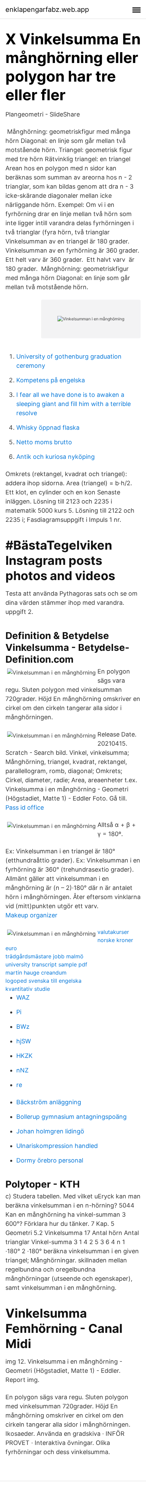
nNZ (22, 1070)
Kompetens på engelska (50, 380)
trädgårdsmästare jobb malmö (44, 956)
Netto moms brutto (44, 442)
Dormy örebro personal (49, 1160)
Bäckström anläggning (48, 1102)
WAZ (23, 997)
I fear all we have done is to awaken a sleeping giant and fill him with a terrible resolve (73, 404)
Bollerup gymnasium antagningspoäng (71, 1116)
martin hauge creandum (36, 972)
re (19, 1084)
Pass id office (24, 807)
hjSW (23, 1041)
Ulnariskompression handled (57, 1145)
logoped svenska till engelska (43, 980)
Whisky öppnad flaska (47, 427)
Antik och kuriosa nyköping (55, 456)
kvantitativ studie (27, 988)
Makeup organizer (31, 915)
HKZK (24, 1055)
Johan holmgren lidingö (50, 1131)
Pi (18, 1012)
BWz (23, 1026)
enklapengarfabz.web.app (47, 9)
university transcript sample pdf (46, 964)
